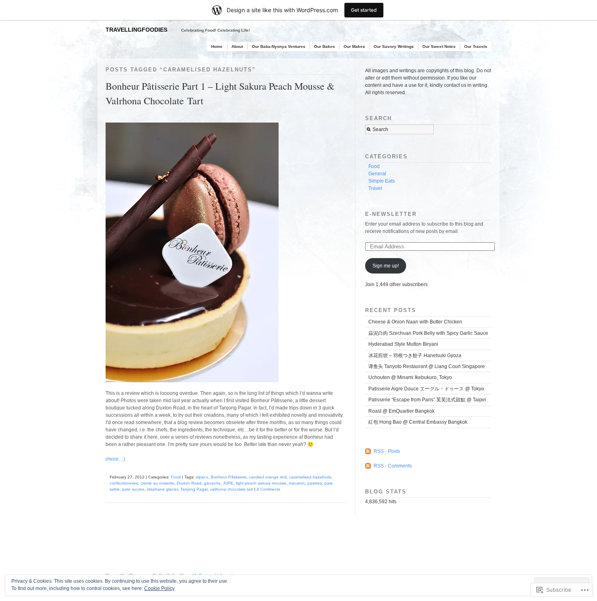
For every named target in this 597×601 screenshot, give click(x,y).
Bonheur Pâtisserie (229, 477)
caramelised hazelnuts (310, 477)
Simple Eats (381, 181)
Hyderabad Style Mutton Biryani (403, 344)
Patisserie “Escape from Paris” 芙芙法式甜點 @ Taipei (427, 400)
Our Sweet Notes (439, 46)
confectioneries (124, 483)
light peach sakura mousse (261, 483)
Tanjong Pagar (194, 489)
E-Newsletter (391, 214)
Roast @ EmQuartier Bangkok (401, 411)
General (377, 174)
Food (176, 477)
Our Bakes (324, 46)
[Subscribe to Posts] (368, 451)
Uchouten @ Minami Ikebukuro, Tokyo (410, 377)
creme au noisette (157, 483)
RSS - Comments (393, 466)
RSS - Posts (387, 451)
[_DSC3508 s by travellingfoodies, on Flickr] (196, 388)
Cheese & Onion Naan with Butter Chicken (415, 322)
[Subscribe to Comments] (368, 466)
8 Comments (268, 489)
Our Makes (354, 46)
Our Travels (475, 46)
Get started (364, 10)
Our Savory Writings (394, 46)
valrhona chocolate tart (231, 489)
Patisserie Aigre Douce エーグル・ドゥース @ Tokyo (426, 389)
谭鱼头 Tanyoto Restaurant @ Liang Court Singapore (426, 366)
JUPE (228, 483)
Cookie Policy (159, 588)
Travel (375, 188)
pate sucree (133, 489)
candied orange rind (268, 477)
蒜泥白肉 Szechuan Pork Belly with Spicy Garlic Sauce (428, 333)
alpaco (202, 477)
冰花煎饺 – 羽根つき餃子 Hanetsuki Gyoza (414, 355)
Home (217, 46)
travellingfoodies (136, 29)
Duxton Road (189, 483)
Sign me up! (385, 266)
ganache (212, 483)
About (237, 46)
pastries (314, 483)
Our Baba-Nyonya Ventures (278, 46)
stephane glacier (162, 489)
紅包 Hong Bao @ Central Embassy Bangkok (417, 422)
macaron (297, 483)
